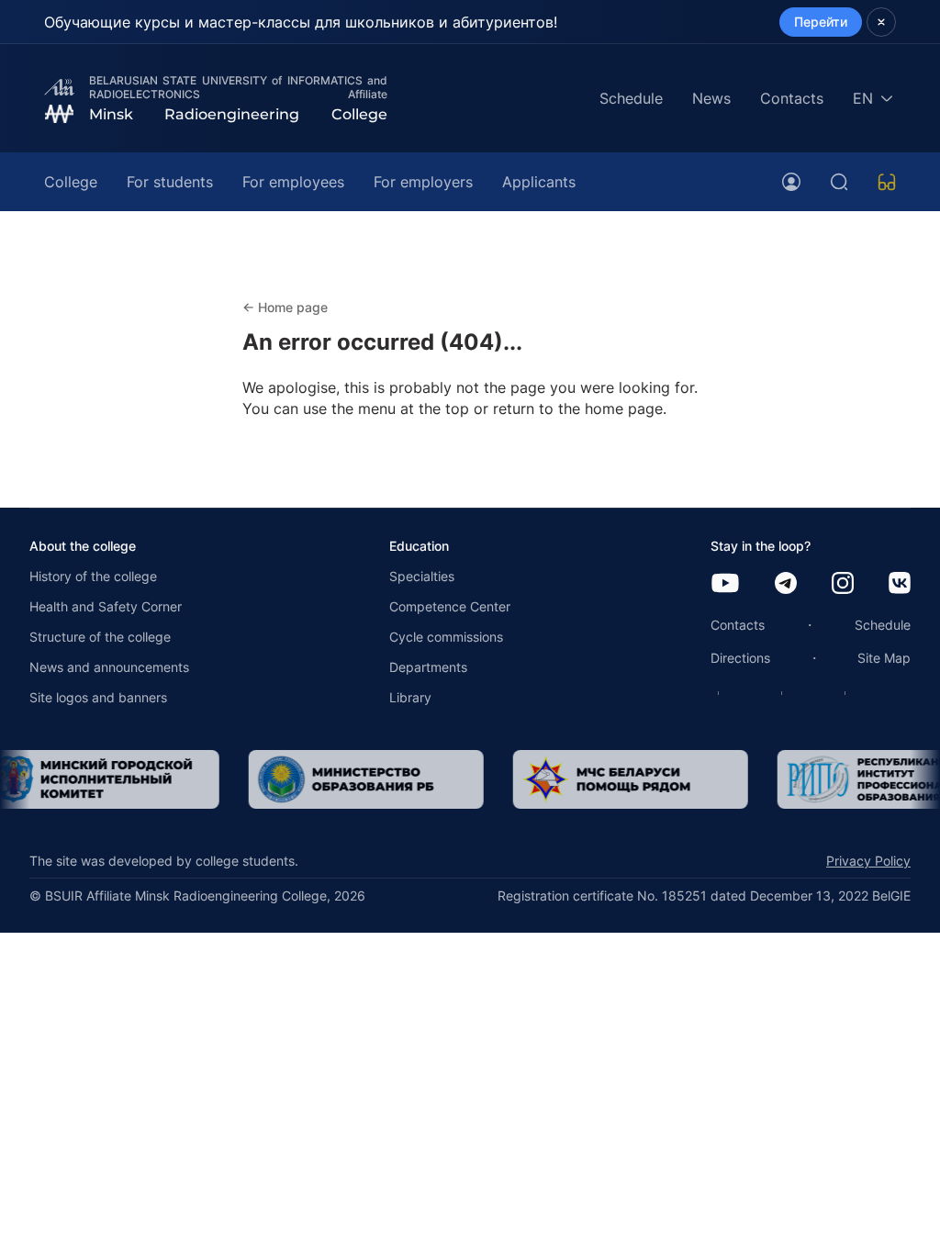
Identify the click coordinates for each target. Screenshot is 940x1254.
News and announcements (109, 667)
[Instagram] (843, 584)
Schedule (631, 98)
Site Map (884, 658)
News (711, 98)
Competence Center (449, 606)
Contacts (791, 98)
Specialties (421, 576)
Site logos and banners (98, 697)
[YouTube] (725, 584)
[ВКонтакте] (900, 584)
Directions (740, 658)
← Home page (285, 307)
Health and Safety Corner (105, 606)
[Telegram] (786, 584)
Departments (428, 667)
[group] (357, 779)
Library (410, 697)
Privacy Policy (868, 860)
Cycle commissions (446, 636)
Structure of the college (100, 636)
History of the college (93, 576)
